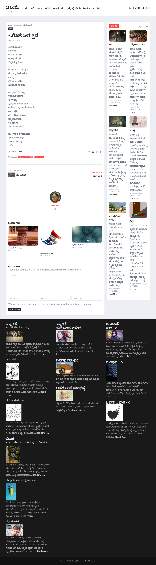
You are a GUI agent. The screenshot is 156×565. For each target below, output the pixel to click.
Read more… (40, 354)
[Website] (55, 209)
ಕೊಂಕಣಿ (86, 8)
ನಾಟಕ (39, 8)
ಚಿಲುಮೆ (12, 7)
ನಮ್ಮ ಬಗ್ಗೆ (70, 8)
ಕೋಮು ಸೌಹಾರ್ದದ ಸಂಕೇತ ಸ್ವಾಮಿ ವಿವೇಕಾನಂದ (27, 442)
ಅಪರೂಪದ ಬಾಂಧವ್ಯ (70, 387)
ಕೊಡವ (78, 8)
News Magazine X (90, 561)
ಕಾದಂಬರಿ (112, 323)
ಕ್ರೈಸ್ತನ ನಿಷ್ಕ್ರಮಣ (77, 245)
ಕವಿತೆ (19, 25)
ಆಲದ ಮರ (11, 359)
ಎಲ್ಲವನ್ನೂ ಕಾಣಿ (143, 26)
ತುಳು (93, 8)
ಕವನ (26, 8)
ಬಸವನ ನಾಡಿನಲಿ (67, 360)
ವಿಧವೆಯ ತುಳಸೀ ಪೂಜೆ (15, 248)
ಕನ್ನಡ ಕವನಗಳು (23, 157)
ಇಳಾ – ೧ (111, 327)
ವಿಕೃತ (132, 221)
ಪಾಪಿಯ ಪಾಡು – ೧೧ (46, 253)
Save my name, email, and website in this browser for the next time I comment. (51, 304)
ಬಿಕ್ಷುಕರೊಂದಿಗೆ (12, 521)
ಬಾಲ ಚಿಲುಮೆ (58, 8)
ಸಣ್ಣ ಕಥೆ (114, 26)
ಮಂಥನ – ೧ (114, 362)
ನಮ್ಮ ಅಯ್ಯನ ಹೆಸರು (138, 44)
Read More (113, 105)
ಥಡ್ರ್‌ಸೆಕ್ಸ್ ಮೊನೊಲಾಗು (15, 400)
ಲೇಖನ (47, 8)
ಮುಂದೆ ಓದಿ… (73, 382)
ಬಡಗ (99, 8)
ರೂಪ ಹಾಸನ (55, 205)
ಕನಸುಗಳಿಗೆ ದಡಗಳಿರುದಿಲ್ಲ (17, 327)
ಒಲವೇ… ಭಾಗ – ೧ (118, 402)
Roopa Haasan (39, 157)
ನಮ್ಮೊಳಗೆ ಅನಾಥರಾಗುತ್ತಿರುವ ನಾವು (21, 479)
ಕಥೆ (32, 8)
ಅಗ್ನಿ (111, 44)
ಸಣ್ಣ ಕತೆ (11, 323)
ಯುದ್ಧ (132, 130)
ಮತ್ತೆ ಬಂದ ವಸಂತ (68, 327)
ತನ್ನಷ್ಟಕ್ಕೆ (31, 157)
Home (10, 25)
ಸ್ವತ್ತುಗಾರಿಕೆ (113, 129)
